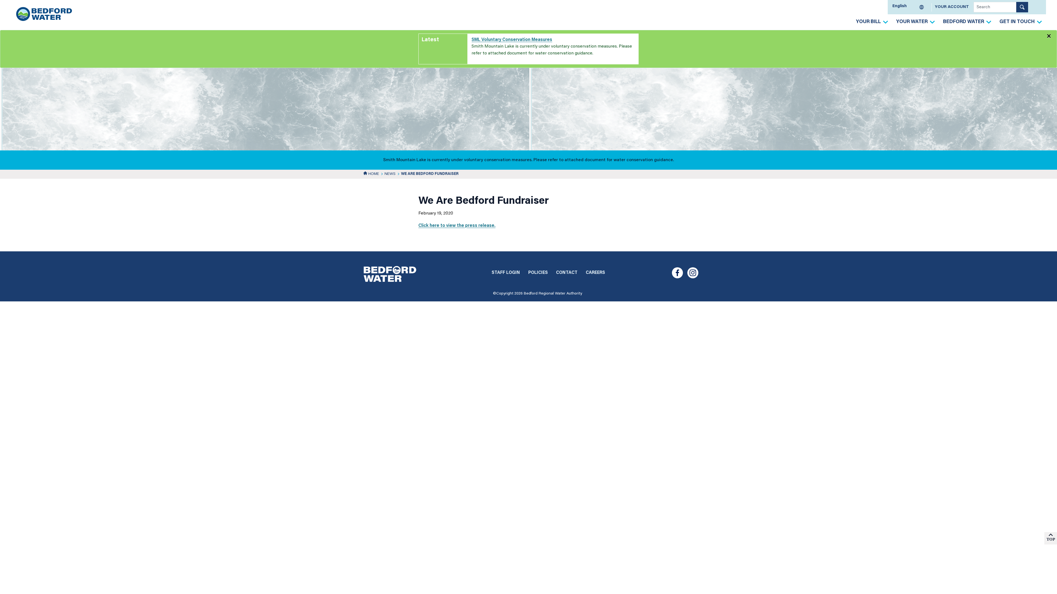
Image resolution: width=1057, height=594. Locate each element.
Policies (538, 273)
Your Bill (868, 22)
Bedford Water (963, 22)
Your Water (912, 22)
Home (373, 174)
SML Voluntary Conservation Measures (512, 40)
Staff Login (506, 273)
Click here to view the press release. (456, 226)
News (390, 174)
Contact (566, 273)
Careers (595, 273)
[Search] (1022, 7)
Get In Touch (1017, 22)
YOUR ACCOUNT (952, 7)
